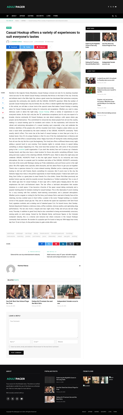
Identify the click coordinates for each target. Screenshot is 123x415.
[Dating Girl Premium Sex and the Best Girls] (43, 292)
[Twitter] (3, 103)
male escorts (11, 236)
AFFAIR (22, 16)
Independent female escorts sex (67, 302)
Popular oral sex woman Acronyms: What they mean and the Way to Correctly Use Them (106, 102)
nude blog (20, 236)
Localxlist (21, 149)
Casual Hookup (44, 112)
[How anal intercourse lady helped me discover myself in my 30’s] (91, 90)
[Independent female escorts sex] (69, 292)
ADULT (14, 16)
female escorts (44, 233)
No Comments (40, 41)
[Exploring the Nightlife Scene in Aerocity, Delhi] (93, 37)
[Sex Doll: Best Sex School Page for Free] (18, 292)
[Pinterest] (3, 113)
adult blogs (10, 233)
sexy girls (67, 236)
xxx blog (74, 236)
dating (36, 233)
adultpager (19, 233)
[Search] (113, 16)
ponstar (28, 236)
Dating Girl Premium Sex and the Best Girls (42, 302)
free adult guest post (57, 233)
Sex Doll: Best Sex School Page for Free (17, 302)
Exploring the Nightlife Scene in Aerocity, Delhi (93, 45)
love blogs (69, 233)
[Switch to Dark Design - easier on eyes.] (116, 16)
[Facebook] (3, 98)
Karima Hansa (17, 41)
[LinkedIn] (3, 108)
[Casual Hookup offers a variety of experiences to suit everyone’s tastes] (43, 70)
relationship (52, 236)
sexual (60, 236)
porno (44, 236)
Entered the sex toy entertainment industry (25, 254)
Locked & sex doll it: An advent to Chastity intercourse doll (106, 79)
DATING (30, 16)
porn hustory (36, 236)
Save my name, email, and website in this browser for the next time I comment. (35, 346)
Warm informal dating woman (106, 113)
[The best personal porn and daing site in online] (15, 7)
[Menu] (7, 15)
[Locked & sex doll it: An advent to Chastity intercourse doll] (91, 80)
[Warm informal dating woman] (91, 115)
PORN (56, 16)
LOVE (48, 16)
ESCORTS (40, 16)
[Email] (3, 118)
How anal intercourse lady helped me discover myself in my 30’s (106, 90)
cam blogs (28, 233)
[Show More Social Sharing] (50, 47)
